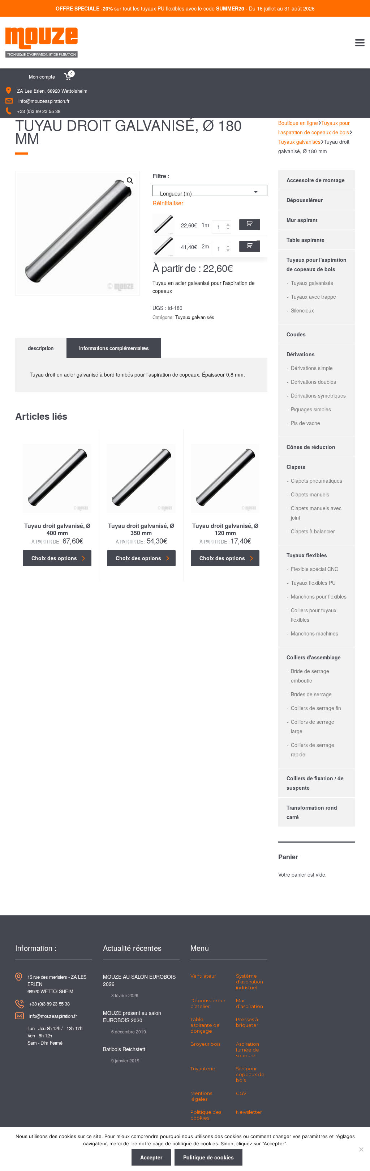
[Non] (361, 1149)
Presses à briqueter (247, 1022)
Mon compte (42, 76)
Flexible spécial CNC (314, 568)
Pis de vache (305, 423)
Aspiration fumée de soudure (247, 1049)
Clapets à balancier (313, 531)
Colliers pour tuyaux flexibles (313, 615)
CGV (241, 1093)
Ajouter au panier (249, 224)
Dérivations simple (312, 368)
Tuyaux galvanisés (194, 317)
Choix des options (54, 558)
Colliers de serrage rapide (312, 749)
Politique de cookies (208, 1157)
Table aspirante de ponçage (205, 1025)
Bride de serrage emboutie (310, 675)
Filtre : (160, 176)
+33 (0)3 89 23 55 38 (38, 111)
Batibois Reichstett (124, 1049)
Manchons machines (314, 633)
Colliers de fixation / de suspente (315, 783)
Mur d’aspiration (249, 1003)
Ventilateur (203, 976)
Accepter (151, 1157)
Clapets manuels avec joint (316, 512)
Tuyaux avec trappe (313, 296)
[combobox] (210, 190)
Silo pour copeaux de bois (250, 1074)
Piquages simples (311, 409)
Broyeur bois (205, 1044)
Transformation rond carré (312, 812)
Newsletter (249, 1112)
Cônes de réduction (311, 446)
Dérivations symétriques (318, 395)
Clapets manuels (310, 494)
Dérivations (301, 354)
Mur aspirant (302, 219)
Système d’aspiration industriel (249, 981)
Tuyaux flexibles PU (313, 582)
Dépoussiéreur (305, 199)
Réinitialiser (167, 203)
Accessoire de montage (316, 180)
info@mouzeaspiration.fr (43, 100)
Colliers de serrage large (312, 726)
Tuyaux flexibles (307, 555)
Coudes (296, 334)
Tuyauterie (202, 1068)
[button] (130, 180)
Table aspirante (305, 239)
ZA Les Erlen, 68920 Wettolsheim (52, 90)
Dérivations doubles (313, 381)
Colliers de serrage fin (316, 708)
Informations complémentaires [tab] (114, 348)
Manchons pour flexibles (319, 596)
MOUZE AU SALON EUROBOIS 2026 (139, 980)
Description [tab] (41, 348)
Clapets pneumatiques (316, 480)
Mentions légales (201, 1096)
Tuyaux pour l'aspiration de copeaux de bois (317, 264)
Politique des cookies (205, 1115)
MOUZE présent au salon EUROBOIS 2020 (132, 1016)
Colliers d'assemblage (314, 657)
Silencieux (302, 310)
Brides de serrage (311, 694)
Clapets (296, 466)
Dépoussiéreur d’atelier (207, 1003)
